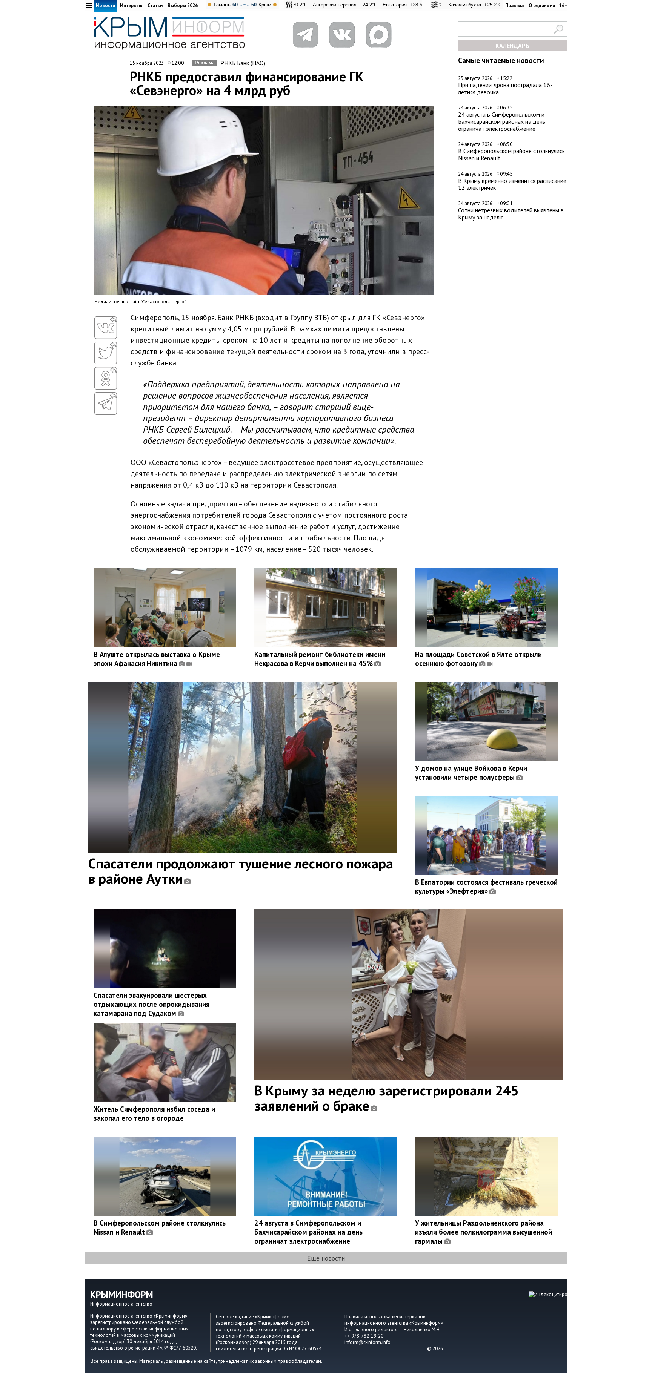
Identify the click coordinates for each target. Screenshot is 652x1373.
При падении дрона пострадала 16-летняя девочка (505, 88)
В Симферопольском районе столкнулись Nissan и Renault (511, 154)
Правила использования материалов (385, 1316)
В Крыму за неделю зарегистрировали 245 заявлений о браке (386, 1097)
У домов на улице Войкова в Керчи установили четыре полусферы (471, 773)
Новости (105, 5)
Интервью (131, 5)
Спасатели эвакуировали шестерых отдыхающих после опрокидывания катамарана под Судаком (151, 1004)
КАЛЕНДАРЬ (512, 45)
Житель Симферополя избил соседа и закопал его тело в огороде (154, 1114)
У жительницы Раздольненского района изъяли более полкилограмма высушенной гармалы (483, 1232)
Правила (514, 5)
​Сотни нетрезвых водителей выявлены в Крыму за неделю (511, 213)
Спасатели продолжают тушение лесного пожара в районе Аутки (240, 870)
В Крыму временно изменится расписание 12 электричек (512, 184)
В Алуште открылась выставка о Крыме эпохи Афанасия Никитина (157, 659)
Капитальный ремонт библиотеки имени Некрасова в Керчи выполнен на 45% (319, 659)
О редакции (542, 5)
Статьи (155, 5)
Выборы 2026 (183, 5)
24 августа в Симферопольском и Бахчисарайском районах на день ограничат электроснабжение (501, 121)
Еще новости (326, 1258)
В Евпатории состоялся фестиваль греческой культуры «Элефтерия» (486, 886)
